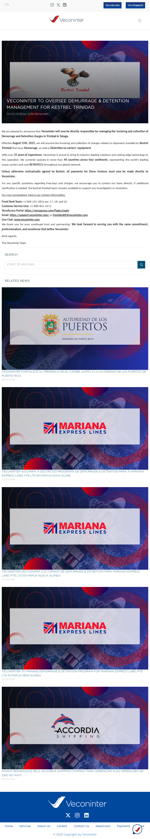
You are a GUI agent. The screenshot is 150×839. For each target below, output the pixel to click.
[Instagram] (77, 815)
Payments (123, 826)
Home (9, 826)
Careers (62, 826)
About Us (43, 826)
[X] (68, 815)
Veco (135, 5)
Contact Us (81, 826)
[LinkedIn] (86, 815)
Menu (139, 20)
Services (25, 826)
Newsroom (103, 826)
